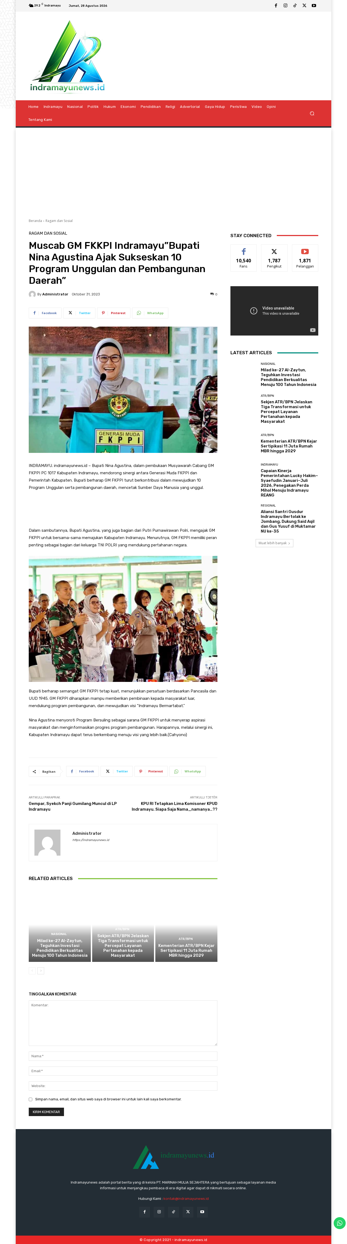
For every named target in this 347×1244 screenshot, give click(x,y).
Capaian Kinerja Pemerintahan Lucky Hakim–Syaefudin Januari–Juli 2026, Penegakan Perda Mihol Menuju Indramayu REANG (289, 483)
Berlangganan (306, 249)
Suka (244, 249)
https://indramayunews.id (90, 840)
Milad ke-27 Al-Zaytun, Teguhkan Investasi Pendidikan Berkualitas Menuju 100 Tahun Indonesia (60, 948)
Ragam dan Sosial (59, 220)
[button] (312, 113)
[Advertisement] (173, 171)
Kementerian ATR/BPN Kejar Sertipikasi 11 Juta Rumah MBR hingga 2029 (186, 950)
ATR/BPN (122, 929)
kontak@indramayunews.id (186, 1199)
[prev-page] (32, 970)
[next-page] (40, 970)
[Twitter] (304, 6)
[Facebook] (276, 6)
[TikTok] (295, 6)
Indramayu (269, 464)
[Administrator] (33, 294)
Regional (268, 505)
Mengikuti (274, 249)
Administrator (55, 294)
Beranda (35, 220)
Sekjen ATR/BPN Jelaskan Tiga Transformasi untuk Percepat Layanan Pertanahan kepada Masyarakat (123, 945)
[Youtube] (314, 6)
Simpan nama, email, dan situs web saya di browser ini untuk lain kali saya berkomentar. (108, 1099)
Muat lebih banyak (273, 543)
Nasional (59, 934)
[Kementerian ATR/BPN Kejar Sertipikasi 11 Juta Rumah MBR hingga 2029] (186, 924)
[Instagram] (285, 6)
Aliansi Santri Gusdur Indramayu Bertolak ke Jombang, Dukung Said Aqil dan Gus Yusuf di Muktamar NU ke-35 (288, 521)
